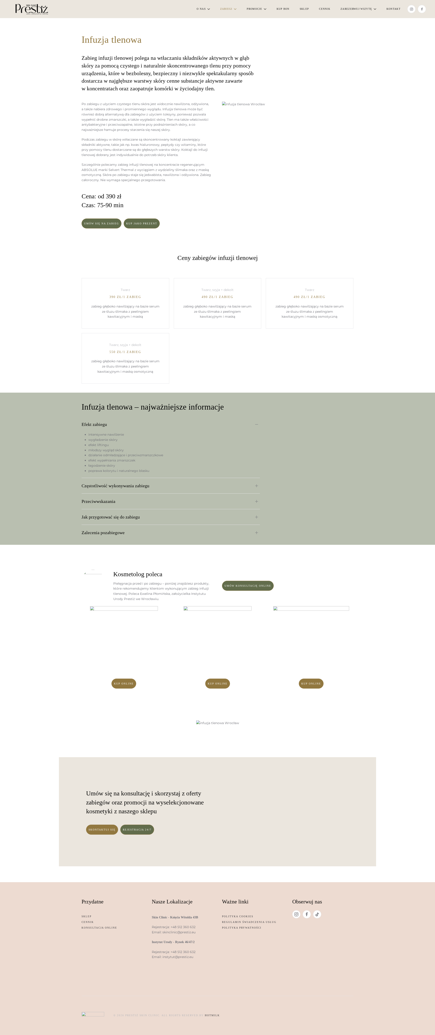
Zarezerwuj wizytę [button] (356, 8)
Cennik (324, 8)
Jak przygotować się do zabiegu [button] (111, 516)
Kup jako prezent (141, 223)
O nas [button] (201, 8)
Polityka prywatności (241, 927)
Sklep (304, 8)
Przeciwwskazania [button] (98, 501)
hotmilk (212, 1015)
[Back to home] (31, 9)
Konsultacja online (99, 927)
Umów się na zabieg (101, 223)
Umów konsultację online (248, 585)
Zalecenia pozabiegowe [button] (103, 532)
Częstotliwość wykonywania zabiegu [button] (115, 485)
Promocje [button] (254, 8)
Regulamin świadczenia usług (249, 922)
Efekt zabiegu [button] (94, 424)
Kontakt (394, 8)
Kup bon (283, 8)
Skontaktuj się (102, 829)
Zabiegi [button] (226, 8)
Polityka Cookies (237, 916)
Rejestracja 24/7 (137, 829)
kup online (124, 683)
